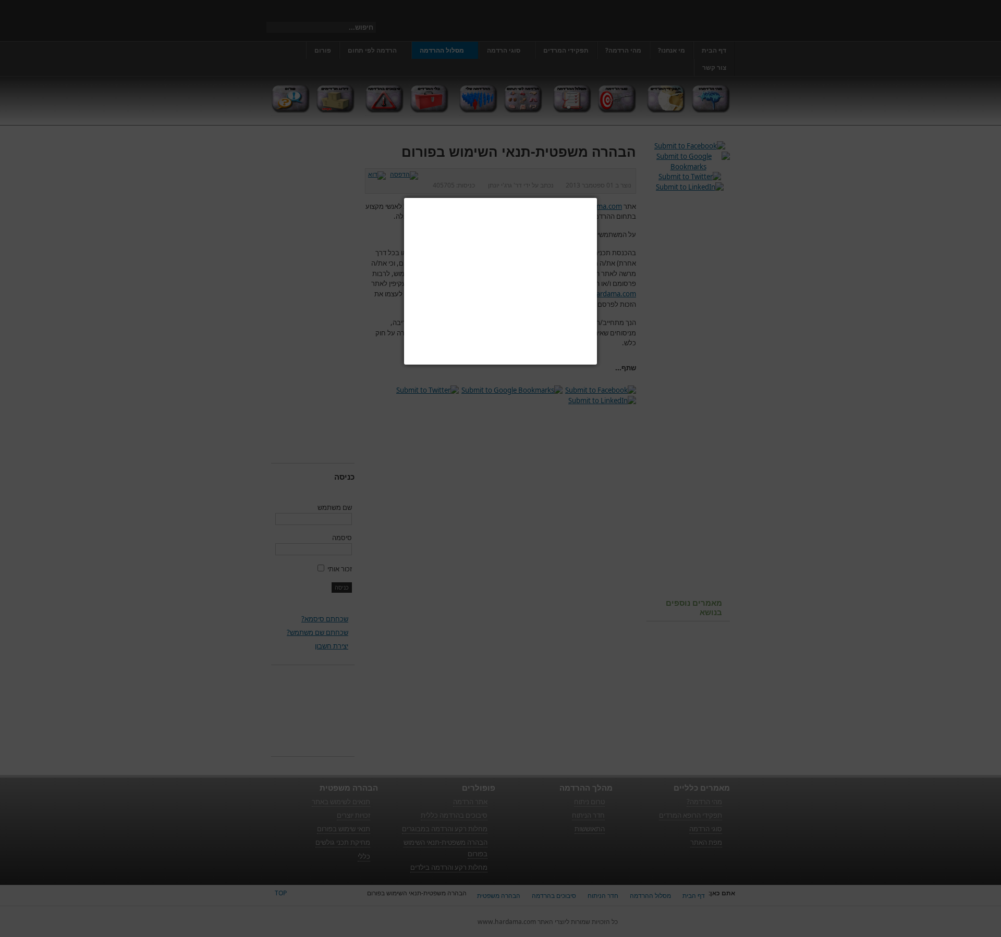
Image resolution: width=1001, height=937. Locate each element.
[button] (597, 198)
